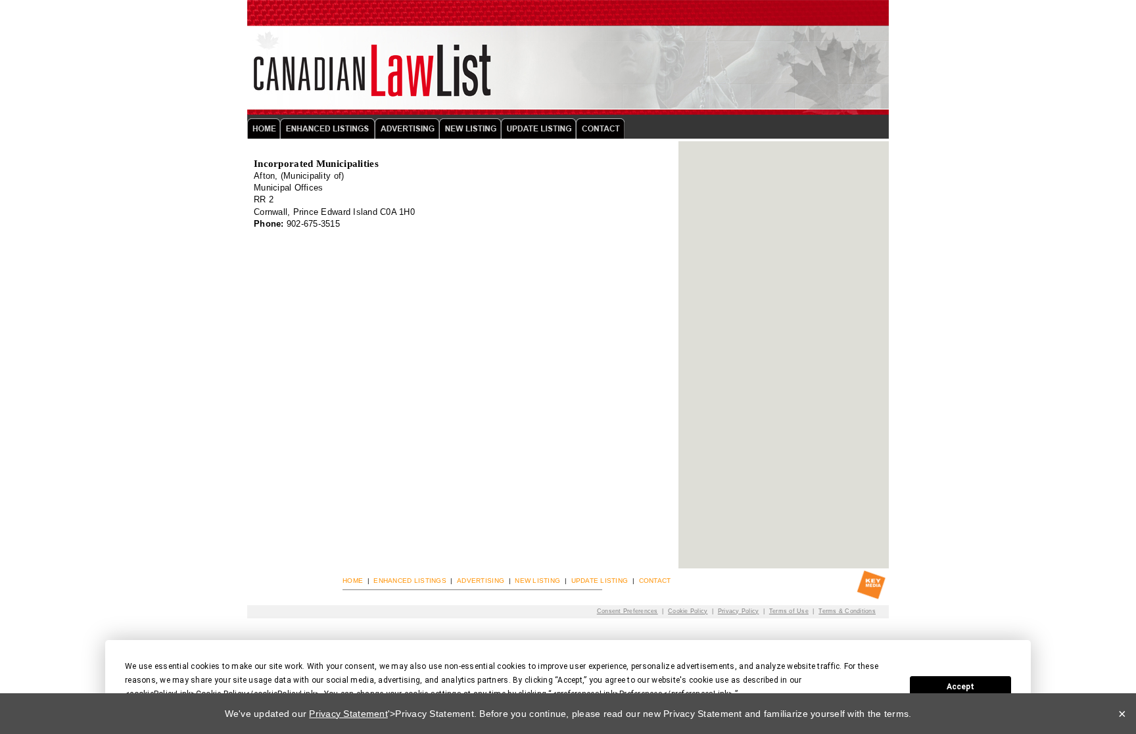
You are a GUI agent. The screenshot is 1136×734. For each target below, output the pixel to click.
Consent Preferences (627, 610)
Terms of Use (789, 610)
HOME (353, 580)
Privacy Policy (738, 610)
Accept (960, 686)
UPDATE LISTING (599, 580)
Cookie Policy (687, 610)
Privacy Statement (348, 713)
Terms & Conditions (847, 610)
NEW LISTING (537, 580)
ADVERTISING (480, 580)
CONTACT (655, 580)
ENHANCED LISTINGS (409, 580)
